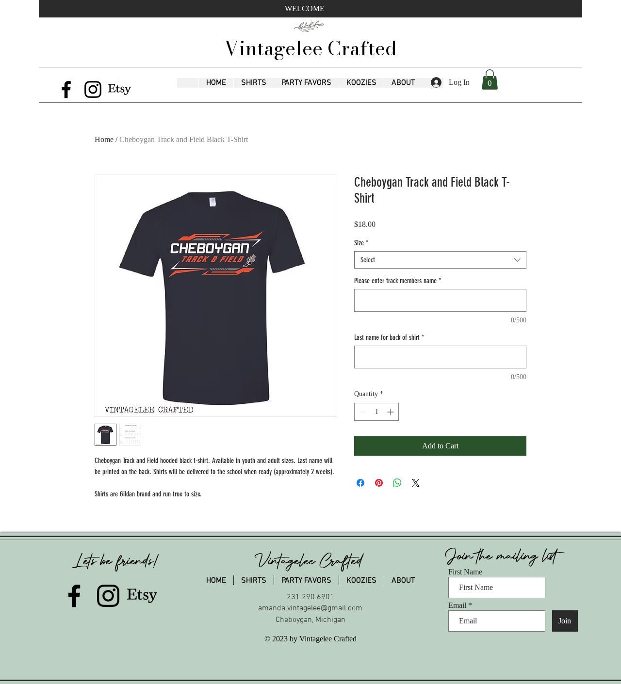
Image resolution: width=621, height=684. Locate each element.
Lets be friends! (117, 561)
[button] (253, 83)
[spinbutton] (376, 411)
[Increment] (391, 411)
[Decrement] (362, 411)
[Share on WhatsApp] (397, 483)
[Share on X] (416, 483)
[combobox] (440, 260)
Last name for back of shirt (389, 337)
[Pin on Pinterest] (379, 483)
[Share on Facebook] (360, 483)
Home (104, 139)
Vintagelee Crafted (310, 48)
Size (361, 243)
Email (457, 605)
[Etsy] (119, 89)
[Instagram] (93, 89)
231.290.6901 (310, 597)
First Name (465, 572)
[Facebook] (66, 89)
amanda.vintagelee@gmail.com (310, 608)
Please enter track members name (397, 280)
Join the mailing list (503, 556)
